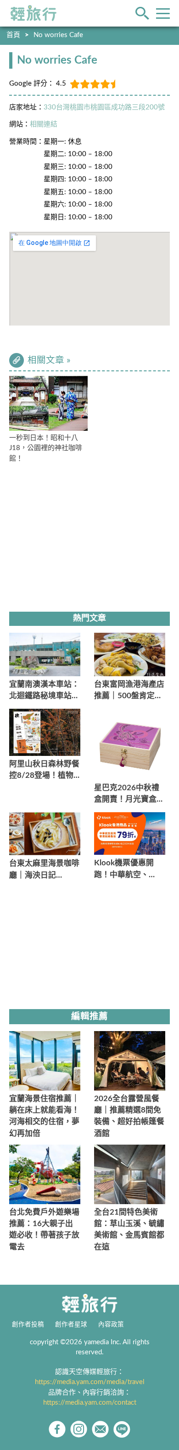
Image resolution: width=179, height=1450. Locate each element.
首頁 (13, 35)
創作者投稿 (28, 1324)
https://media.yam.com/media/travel (90, 1382)
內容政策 (111, 1324)
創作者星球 (71, 1324)
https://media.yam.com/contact (89, 1402)
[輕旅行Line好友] (121, 1429)
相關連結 (43, 124)
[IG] (78, 1429)
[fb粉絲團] (57, 1429)
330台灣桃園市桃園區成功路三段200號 (104, 107)
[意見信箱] (100, 1429)
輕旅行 (33, 13)
